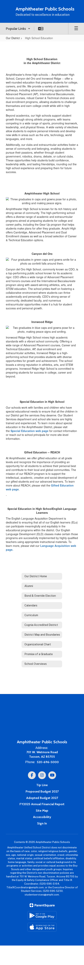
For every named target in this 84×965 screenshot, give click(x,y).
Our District (13, 38)
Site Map (42, 810)
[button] (18, 28)
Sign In (42, 823)
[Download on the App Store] (42, 927)
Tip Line (42, 785)
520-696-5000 (48, 762)
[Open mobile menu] (76, 28)
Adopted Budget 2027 (42, 798)
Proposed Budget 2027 (42, 791)
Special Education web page (29, 431)
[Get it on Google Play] (42, 915)
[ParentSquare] (42, 905)
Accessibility (42, 817)
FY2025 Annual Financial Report (42, 804)
